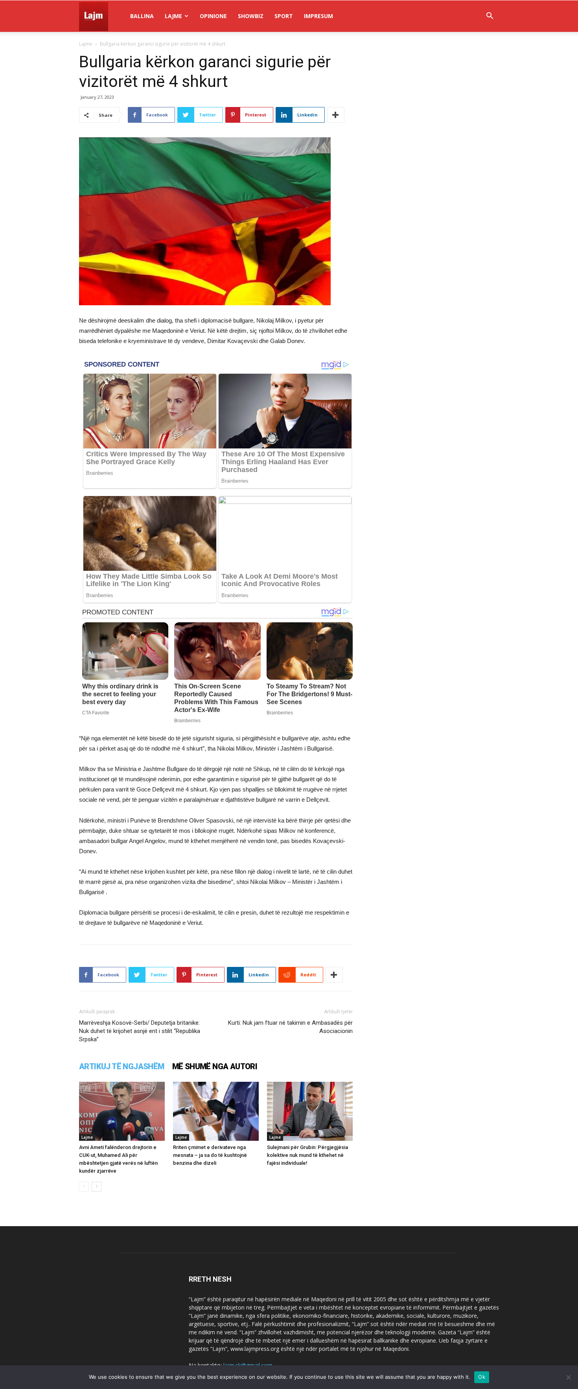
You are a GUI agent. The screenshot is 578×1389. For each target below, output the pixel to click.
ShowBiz (250, 16)
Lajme (173, 16)
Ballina (142, 16)
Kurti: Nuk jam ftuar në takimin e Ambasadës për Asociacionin (290, 1027)
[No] (568, 1377)
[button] (489, 16)
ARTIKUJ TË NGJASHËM (121, 1066)
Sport (283, 16)
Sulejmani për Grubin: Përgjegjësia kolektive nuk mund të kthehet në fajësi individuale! (307, 1155)
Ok (481, 1377)
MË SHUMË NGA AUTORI (215, 1066)
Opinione (213, 16)
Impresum (318, 16)
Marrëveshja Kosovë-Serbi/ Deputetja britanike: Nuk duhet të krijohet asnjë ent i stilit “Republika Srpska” (139, 1031)
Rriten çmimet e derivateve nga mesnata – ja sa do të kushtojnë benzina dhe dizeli (210, 1155)
